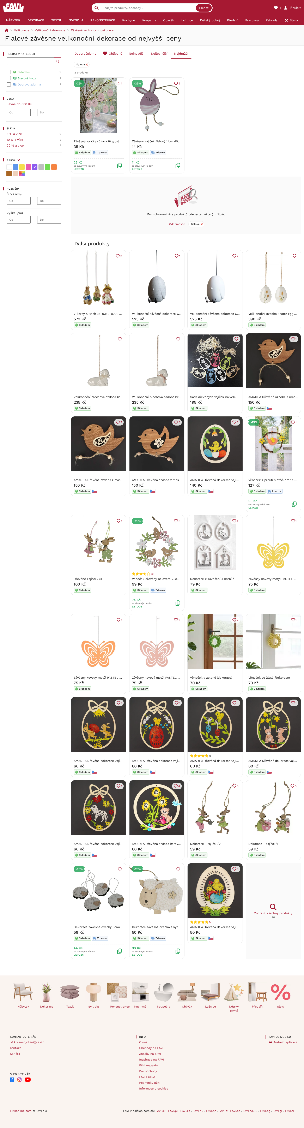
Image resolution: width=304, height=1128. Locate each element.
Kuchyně (140, 1006)
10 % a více (15, 140)
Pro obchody (148, 1071)
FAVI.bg (265, 1110)
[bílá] (9, 167)
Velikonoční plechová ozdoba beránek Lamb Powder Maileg (175, 397)
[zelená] (47, 167)
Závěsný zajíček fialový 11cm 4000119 (159, 141)
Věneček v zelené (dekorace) (211, 677)
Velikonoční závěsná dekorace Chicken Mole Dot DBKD (172, 314)
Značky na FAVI (150, 1053)
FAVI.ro (185, 1110)
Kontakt (15, 1048)
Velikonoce (21, 30)
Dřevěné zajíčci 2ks (88, 579)
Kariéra (15, 1053)
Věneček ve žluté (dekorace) (269, 677)
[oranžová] (54, 167)
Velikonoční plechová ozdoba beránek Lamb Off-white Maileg (119, 397)
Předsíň (257, 1006)
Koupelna (163, 1006)
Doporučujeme (85, 53)
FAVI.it (224, 1110)
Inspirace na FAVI (151, 1059)
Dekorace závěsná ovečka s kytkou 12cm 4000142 (168, 927)
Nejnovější (136, 53)
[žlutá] (22, 167)
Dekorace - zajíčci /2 (205, 844)
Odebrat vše (177, 224)
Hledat (203, 8)
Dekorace (46, 1006)
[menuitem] (13, 20)
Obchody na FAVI (151, 1048)
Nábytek (23, 1006)
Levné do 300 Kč (19, 104)
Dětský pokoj (234, 1008)
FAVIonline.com (20, 1110)
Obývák (187, 1006)
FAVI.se (235, 1110)
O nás (143, 1042)
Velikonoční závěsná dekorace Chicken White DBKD (228, 314)
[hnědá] (9, 173)
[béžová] (15, 173)
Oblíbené (115, 53)
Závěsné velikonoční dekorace (92, 30)
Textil (70, 1006)
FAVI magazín (148, 1065)
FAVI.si (289, 1110)
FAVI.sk (161, 1110)
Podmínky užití (149, 1082)
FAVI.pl (173, 1110)
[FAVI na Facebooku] (12, 1079)
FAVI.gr (278, 1110)
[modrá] (15, 167)
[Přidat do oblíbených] (294, 256)
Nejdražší (181, 53)
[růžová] (28, 167)
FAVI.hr (211, 1110)
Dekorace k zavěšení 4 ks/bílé (212, 579)
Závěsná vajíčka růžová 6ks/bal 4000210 (103, 141)
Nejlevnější (159, 53)
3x (152, 573)
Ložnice (210, 1006)
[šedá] (41, 167)
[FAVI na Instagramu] (19, 1079)
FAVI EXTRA (147, 1077)
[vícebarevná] (22, 173)
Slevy (280, 1006)
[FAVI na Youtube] (28, 1079)
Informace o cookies (153, 1088)
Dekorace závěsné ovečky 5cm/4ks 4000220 (106, 927)
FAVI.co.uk (250, 1110)
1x (210, 922)
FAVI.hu (198, 1110)
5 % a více (14, 134)
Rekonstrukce (118, 1006)
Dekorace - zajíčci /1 (263, 844)
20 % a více (15, 145)
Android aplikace (285, 1042)
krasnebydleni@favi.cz (30, 1042)
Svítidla (93, 1006)
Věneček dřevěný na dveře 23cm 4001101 (162, 579)
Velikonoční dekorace (50, 30)
